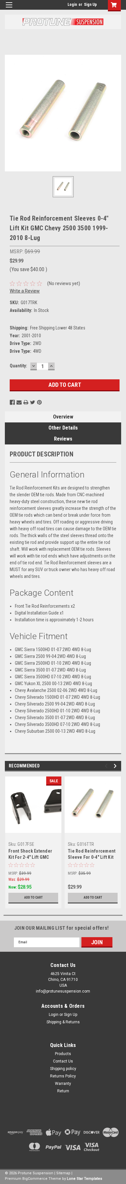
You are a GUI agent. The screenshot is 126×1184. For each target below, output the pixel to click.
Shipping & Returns (63, 1022)
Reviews (63, 439)
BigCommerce (34, 1179)
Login (72, 4)
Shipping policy (63, 1068)
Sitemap (63, 1173)
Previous (107, 766)
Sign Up (90, 4)
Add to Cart (33, 897)
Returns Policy (63, 1076)
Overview (63, 417)
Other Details (63, 428)
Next (116, 766)
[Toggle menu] (9, 9)
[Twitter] (32, 402)
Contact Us (63, 1061)
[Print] (25, 402)
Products (63, 1054)
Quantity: (18, 365)
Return (63, 1091)
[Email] (19, 402)
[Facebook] (12, 402)
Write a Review (25, 290)
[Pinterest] (39, 402)
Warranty (63, 1083)
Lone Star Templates (84, 1179)
